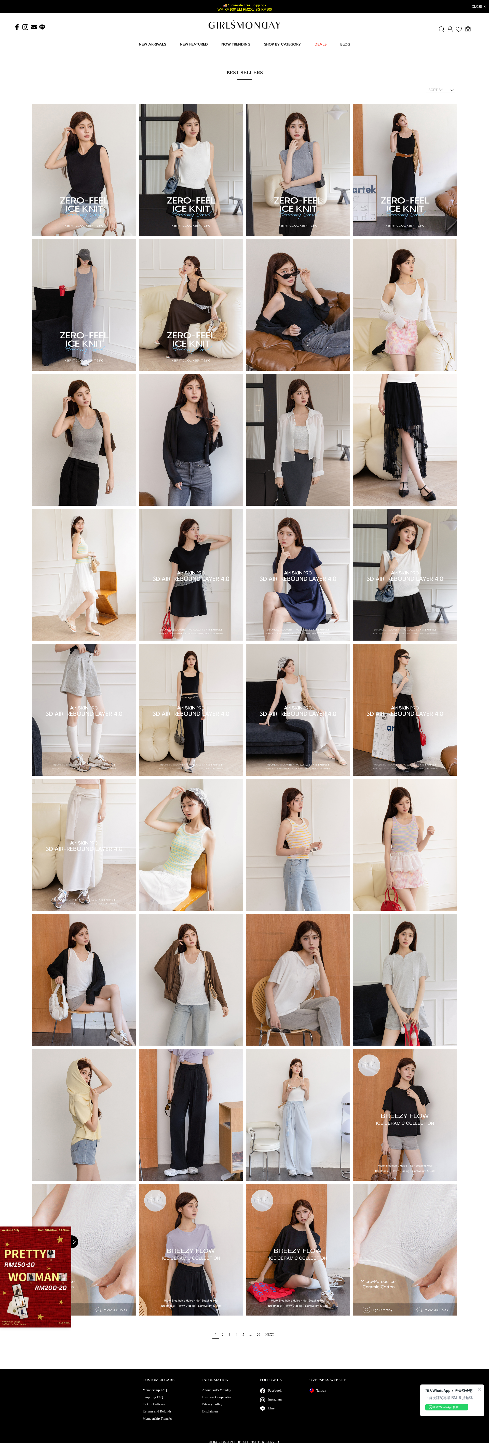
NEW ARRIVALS (152, 44)
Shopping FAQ (153, 1397)
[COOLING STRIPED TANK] (191, 845)
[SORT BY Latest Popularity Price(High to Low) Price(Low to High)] (442, 90)
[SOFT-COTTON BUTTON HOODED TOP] (298, 980)
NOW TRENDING (235, 44)
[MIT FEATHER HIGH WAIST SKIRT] (405, 710)
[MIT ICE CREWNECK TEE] (405, 1115)
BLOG (345, 44)
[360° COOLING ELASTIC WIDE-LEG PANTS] (191, 1115)
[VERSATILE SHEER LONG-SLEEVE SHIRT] (191, 440)
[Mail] (34, 27)
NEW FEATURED (194, 44)
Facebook (275, 1390)
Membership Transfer (157, 1418)
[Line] (42, 27)
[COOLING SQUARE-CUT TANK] (84, 170)
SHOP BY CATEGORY (282, 44)
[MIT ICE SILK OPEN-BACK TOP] (298, 1250)
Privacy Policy (212, 1404)
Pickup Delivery (154, 1404)
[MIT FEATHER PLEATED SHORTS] (405, 575)
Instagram (275, 1399)
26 (258, 1334)
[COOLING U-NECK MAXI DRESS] (405, 170)
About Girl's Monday (216, 1390)
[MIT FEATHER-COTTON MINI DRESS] (191, 575)
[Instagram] (25, 27)
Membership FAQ (155, 1390)
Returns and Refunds (157, 1411)
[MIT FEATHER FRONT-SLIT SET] (191, 710)
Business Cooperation (217, 1397)
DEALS (321, 44)
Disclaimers (210, 1411)
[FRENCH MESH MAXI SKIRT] (405, 440)
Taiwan (321, 1390)
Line (271, 1408)
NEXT (269, 1334)
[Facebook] (17, 27)
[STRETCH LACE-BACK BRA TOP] (298, 305)
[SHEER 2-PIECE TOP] (84, 980)
